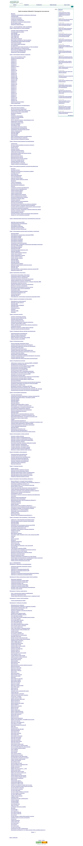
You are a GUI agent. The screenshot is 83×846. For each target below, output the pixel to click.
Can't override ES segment (16, 622)
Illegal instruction (14, 663)
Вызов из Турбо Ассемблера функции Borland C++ (21, 515)
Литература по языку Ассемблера (18, 52)
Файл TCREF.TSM (15, 37)
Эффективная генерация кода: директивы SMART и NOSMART (24, 362)
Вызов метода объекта (16, 154)
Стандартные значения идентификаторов (20, 187)
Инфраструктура (53, 4)
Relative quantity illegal (15, 769)
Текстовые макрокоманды (16, 394)
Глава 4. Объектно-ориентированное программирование (22, 141)
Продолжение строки (15, 125)
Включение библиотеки (16, 463)
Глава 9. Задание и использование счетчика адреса (21, 298)
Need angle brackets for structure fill (18, 725)
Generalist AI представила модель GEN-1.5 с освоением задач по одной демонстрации (65, 92)
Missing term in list (15, 715)
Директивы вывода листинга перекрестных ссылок (21, 475)
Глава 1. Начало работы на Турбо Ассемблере (20, 28)
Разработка (26, 4)
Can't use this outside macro (17, 626)
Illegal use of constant (15, 682)
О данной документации (16, 17)
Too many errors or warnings (17, 789)
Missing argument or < (15, 701)
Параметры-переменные (16, 541)
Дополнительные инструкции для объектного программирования (25, 390)
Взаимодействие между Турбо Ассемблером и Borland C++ (23, 500)
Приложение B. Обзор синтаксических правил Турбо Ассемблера (23, 576)
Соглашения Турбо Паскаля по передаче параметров (22, 529)
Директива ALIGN (14, 306)
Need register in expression (16, 735)
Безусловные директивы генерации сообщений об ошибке (23, 442)
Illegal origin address (15, 673)
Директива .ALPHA (15, 266)
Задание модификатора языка (17, 320)
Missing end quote (15, 707)
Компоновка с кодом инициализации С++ (20, 511)
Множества (13, 540)
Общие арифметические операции (18, 194)
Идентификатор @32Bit (16, 237)
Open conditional (14, 749)
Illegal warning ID (14, 689)
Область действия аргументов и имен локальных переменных (24, 324)
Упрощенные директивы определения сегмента (21, 566)
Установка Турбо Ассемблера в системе (19, 30)
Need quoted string (15, 734)
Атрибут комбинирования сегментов (18, 252)
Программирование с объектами (18, 162)
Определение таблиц (15, 289)
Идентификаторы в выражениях (18, 184)
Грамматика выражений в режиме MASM (19, 580)
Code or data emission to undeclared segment (20, 628)
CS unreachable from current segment (19, 635)
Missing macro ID (14, 708)
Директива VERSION (15, 132)
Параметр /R (13, 88)
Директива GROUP (15, 260)
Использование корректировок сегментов (20, 526)
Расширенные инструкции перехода (18, 364)
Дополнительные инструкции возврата (19, 368)
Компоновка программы (16, 42)
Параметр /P (13, 85)
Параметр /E (13, 65)
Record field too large (15, 761)
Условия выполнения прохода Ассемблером (20, 448)
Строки (12, 537)
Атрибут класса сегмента (16, 253)
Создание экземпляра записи (17, 347)
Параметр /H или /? (15, 66)
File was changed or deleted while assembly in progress (22, 816)
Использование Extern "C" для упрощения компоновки (22, 485)
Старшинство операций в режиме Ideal (19, 584)
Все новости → (71, 115)
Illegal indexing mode (15, 662)
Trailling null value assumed (16, 795)
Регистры (13, 186)
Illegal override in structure (16, 674)
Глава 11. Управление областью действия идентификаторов (22, 331)
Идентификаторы (14, 174)
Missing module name (15, 710)
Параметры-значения (15, 530)
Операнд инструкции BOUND (17, 117)
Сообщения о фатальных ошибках (18, 806)
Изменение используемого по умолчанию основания (22, 171)
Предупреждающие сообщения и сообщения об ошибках (23, 606)
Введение (13, 13)
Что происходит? (14, 45)
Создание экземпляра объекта (17, 161)
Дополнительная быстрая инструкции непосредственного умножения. (26, 382)
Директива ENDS (14, 259)
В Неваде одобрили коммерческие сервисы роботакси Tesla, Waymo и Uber (65, 52)
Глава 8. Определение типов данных (17, 272)
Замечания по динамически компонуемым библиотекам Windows (25, 573)
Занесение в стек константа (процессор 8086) (21, 373)
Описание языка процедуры (17, 319)
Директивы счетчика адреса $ (17, 302)
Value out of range (15, 805)
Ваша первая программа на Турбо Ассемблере (21, 40)
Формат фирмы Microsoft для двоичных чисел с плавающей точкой (25, 596)
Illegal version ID (14, 688)
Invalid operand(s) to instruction (17, 693)
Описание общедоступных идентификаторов (20, 457)
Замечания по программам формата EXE (20, 569)
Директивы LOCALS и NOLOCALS (18, 336)
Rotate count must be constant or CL (18, 772)
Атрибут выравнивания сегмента (18, 255)
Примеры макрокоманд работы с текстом (20, 404)
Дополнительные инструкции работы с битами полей (22, 379)
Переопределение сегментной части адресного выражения (23, 204)
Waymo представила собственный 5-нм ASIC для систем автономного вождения (65, 29)
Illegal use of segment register (17, 685)
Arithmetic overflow (15, 611)
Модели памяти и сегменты (17, 486)
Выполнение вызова (15, 513)
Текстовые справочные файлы (17, 31)
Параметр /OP (14, 84)
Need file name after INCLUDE (17, 729)
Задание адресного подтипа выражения (19, 201)
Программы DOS (14, 567)
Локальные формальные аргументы (18, 411)
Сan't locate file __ (15, 810)
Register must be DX (15, 767)
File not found (14, 814)
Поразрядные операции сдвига (17, 198)
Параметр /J (13, 69)
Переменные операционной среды (18, 594)
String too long (14, 779)
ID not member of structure (16, 658)
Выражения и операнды (16, 113)
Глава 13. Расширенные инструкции (17, 360)
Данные (14, 4)
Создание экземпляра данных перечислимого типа (22, 350)
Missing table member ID (16, 714)
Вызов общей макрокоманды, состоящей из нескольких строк (24, 416)
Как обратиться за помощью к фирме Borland (20, 21)
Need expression (14, 727)
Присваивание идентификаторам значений (20, 129)
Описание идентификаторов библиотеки (19, 458)
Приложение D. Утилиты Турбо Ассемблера (19, 598)
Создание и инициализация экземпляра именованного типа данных (25, 355)
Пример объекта (14, 147)
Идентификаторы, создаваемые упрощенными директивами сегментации (27, 244)
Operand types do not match (17, 754)
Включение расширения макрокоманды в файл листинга (23, 431)
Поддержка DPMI (14, 16)
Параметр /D (13, 63)
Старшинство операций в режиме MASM (19, 586)
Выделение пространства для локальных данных (21, 552)
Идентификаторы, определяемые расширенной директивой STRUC (25, 296)
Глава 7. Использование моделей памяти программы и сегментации (24, 231)
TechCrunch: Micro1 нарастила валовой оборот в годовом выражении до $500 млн (66, 46)
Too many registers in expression (18, 793)
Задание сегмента (15, 512)
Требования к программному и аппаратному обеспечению (23, 15)
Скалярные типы (14, 531)
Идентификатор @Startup (16, 247)
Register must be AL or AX (16, 765)
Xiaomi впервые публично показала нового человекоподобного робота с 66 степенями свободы (65, 86)
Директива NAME (14, 133)
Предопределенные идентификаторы (19, 128)
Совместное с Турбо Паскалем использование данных (22, 519)
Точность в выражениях (16, 182)
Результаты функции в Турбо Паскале (19, 551)
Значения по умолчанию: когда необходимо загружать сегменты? (25, 490)
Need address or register (16, 723)
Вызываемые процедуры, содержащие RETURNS (21, 386)
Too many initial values (15, 790)
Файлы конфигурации (15, 103)
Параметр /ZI (14, 99)
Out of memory (14, 824)
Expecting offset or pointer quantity (18, 645)
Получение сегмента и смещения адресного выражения (23, 205)
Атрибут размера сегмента (16, 256)
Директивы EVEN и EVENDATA (17, 305)
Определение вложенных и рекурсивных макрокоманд (22, 424)
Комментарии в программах (17, 121)
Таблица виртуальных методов (17, 151)
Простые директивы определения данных (20, 343)
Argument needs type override (17, 609)
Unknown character (15, 799)
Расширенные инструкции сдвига (18, 375)
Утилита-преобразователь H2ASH (18, 600)
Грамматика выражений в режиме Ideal (19, 581)
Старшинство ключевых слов (17, 583)
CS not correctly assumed (16, 632)
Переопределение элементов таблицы (19, 291)
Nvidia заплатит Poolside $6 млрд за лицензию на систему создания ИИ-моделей (65, 41)
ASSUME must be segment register (18, 613)
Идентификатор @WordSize (17, 226)
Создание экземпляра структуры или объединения (22, 344)
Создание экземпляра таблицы (17, 353)
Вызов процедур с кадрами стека (18, 384)
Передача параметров (16, 501)
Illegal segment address (16, 681)
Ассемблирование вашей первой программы (20, 41)
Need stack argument (15, 742)
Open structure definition (16, 753)
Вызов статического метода (17, 155)
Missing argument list (15, 700)
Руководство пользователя (16, 19)
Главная (39, 840)
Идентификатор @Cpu (16, 224)
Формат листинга (14, 468)
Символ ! (13, 419)
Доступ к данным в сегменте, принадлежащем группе (22, 119)
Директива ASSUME (15, 262)
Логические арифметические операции (19, 197)
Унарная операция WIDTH (16, 191)
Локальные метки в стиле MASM (18, 338)
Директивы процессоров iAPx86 (17, 222)
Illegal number (14, 671)
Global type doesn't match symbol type (19, 656)
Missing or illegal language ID (17, 711)
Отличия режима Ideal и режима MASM (19, 111)
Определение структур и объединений (19, 277)
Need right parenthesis (15, 739)
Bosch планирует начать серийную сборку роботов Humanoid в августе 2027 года (65, 62)
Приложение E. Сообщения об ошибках (18, 602)
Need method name (15, 731)
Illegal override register (15, 675)
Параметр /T (13, 90)
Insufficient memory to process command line (20, 817)
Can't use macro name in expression (18, 625)
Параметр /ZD (14, 97)
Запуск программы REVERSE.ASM (18, 50)
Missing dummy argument (16, 705)
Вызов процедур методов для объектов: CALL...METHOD (23, 387)
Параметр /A (13, 59)
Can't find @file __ (15, 809)
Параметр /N (13, 81)
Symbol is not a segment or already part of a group (21, 784)
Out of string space (15, 825)
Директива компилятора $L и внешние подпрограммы (22, 521)
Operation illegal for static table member (19, 756)
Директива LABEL (14, 310)
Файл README (14, 33)
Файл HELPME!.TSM (15, 34)
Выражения (13, 180)
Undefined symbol (14, 797)
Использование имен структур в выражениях (20, 288)
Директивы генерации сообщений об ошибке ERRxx (22, 440)
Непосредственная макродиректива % (19, 430)
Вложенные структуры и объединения (19, 285)
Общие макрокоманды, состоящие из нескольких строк (23, 415)
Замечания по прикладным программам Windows (21, 574)
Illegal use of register (15, 684)
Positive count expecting (16, 760)
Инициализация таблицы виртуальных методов (21, 153)
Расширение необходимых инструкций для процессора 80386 (24, 383)
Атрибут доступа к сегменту (17, 258)
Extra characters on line (16, 654)
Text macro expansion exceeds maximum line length (21, 786)
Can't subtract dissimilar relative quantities (19, 624)
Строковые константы (15, 172)
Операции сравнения (15, 199)
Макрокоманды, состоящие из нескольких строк (21, 405)
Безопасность (39, 4)
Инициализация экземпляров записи (19, 348)
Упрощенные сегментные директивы (19, 243)
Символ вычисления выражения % (18, 420)
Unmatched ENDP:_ (15, 801)
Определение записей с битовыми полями (20, 276)
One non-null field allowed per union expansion (20, 746)
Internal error (13, 819)
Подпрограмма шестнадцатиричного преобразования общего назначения (27, 557)
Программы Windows (15, 571)
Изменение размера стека (16, 270)
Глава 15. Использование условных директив (19, 433)
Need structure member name (17, 744)
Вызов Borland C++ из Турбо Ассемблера (19, 509)
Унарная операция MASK (16, 193)
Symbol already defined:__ (16, 780)
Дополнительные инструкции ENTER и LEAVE (20, 367)
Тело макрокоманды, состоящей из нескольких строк (22, 407)
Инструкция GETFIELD (16, 380)
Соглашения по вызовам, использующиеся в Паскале (22, 508)
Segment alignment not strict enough (18, 775)
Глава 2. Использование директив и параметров (20, 54)
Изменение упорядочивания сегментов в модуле (21, 264)
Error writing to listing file (16, 812)
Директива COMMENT (15, 124)
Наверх (43, 840)
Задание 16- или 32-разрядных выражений (20, 214)
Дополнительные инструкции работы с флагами (21, 377)
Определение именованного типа (18, 292)
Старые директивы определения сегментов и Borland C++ (23, 489)
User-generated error (15, 804)
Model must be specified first (17, 718)
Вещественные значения (16, 533)
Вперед (32, 832)
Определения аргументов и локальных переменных (22, 322)
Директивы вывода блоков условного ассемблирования (22, 472)
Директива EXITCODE (15, 248)
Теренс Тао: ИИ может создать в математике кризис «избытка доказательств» (64, 102)
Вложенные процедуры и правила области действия (22, 327)
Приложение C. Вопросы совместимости (18, 591)
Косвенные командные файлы (17, 101)
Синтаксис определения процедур (18, 316)
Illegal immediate (14, 660)
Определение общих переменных (18, 462)
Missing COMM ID (14, 704)
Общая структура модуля (16, 130)
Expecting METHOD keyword (17, 643)
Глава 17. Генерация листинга (16, 466)
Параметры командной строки (17, 58)
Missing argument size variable (17, 703)
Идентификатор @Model (16, 236)
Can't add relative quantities (16, 615)
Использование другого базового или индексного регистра (23, 549)
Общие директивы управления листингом (20, 469)
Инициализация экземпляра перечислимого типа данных (23, 351)
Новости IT (60, 9)
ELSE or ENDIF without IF (16, 641)
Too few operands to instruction (17, 787)
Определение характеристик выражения (19, 208)
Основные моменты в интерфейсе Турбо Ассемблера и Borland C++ (25, 482)
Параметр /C (13, 62)
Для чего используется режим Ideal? (19, 109)
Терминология (14, 143)
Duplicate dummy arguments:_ (17, 640)
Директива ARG (14, 546)
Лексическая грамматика (16, 579)
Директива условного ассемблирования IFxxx (20, 437)
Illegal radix (13, 677)
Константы (13, 168)
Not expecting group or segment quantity (19, 745)
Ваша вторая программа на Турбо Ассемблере (21, 49)
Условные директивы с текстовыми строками (20, 447)
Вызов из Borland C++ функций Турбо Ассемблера (21, 481)
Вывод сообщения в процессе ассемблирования (21, 136)
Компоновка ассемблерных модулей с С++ (20, 483)
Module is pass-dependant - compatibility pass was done (22, 719)
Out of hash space (15, 823)
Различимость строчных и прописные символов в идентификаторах (25, 494)
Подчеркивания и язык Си (16, 493)
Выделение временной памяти (17, 555)
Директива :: (13, 312)
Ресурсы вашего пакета (16, 23)
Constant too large (15, 630)
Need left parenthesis (15, 730)
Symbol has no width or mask (17, 783)
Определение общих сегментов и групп (19, 249)
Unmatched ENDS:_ (15, 802)
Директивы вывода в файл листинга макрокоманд (21, 473)
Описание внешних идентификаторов (19, 454)
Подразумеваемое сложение (17, 212)
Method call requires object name (18, 699)
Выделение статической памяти (18, 553)
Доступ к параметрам (15, 544)
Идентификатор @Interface (17, 241)
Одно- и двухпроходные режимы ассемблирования (22, 593)
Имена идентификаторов (16, 175)
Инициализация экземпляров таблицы (19, 354)
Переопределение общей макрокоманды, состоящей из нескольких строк (27, 422)
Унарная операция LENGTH (17, 190)
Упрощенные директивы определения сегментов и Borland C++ (24, 487)
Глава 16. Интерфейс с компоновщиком (18, 452)
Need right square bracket (16, 741)
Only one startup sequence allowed (18, 748)
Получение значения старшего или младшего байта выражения (24, 213)
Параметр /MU (14, 77)
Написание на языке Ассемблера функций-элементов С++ (23, 506)
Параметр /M (14, 74)
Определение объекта (16, 293)
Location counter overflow (16, 697)
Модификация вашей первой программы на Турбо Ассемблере (24, 46)
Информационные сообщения (17, 605)
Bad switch (13, 808)
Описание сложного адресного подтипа (19, 179)
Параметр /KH (14, 70)
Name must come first (15, 720)
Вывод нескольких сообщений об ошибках (20, 139)
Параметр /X (13, 95)
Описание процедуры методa (17, 150)
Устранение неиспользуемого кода (18, 527)
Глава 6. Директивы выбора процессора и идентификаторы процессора (25, 218)
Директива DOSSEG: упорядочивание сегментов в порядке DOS (24, 268)
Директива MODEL (15, 233)
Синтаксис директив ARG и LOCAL (18, 323)
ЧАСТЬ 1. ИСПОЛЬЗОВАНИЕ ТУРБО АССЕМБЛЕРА (21, 26)
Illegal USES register (15, 686)
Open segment (14, 752)
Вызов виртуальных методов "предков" (19, 158)
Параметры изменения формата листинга (20, 476)
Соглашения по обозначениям (17, 20)
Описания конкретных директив (18, 441)
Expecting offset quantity (16, 644)
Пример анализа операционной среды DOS (20, 560)
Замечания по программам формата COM (20, 570)
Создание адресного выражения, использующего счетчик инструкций (26, 206)
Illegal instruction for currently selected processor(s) (21, 665)
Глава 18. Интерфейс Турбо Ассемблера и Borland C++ (21, 478)
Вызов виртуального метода (17, 157)
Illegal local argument (15, 666)
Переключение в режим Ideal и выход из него (20, 110)
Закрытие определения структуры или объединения (22, 284)
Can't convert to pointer (16, 618)
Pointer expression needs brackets (18, 759)
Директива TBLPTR (15, 295)
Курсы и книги (67, 4)
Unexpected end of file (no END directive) (19, 798)
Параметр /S (13, 89)
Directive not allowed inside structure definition (20, 639)
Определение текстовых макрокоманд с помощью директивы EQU (25, 396)
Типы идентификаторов (16, 176)
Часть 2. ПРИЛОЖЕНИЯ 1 (15, 562)
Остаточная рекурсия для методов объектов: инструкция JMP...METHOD (26, 388)
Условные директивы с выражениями (19, 444)
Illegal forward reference (16, 659)
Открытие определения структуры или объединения (22, 278)
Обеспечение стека (15, 542)
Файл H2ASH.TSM (15, 35)
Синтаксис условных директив (17, 436)
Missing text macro (15, 716)
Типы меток (13, 496)
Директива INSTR (14, 401)
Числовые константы (15, 169)
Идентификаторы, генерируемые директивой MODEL (22, 234)
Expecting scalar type (15, 651)
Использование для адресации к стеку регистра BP (22, 545)
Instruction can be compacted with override (20, 690)
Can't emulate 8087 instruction (17, 620)
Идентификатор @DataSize (17, 240)
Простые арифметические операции (19, 195)
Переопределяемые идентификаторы (19, 333)
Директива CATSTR (15, 398)
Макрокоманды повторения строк (18, 428)
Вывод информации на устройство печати (20, 48)
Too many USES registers (16, 794)
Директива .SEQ (14, 267)
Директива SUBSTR (15, 400)
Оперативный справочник (16, 38)
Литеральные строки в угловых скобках (19, 417)
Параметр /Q (14, 86)
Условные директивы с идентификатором (20, 445)
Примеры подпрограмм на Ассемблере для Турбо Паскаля (23, 556)
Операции (13, 114)
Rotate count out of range (16, 774)
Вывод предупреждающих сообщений (19, 137)
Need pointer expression (16, 733)
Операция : (13, 309)
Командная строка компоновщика (18, 498)
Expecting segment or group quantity (18, 652)
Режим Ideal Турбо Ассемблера (17, 107)
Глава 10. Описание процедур (16, 314)
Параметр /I (13, 67)
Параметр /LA (14, 73)
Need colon (13, 726)
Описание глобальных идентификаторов (19, 461)
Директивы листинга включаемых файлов (20, 471)
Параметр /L (13, 71)
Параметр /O (14, 82)
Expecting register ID (15, 650)
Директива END (14, 134)
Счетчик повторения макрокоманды (18, 426)
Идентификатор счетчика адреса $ (18, 301)
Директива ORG (14, 303)
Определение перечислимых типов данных (20, 274)
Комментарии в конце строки (17, 122)
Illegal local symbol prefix (16, 667)
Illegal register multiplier (16, 680)
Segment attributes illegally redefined (18, 776)
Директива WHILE (15, 427)
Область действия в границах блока (18, 334)
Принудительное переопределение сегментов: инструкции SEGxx (25, 376)
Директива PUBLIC (15, 522)
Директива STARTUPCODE (16, 245)
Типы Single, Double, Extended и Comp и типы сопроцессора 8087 (25, 534)
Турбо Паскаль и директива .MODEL (18, 548)
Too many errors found (15, 827)
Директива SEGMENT (15, 251)
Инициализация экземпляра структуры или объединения (23, 346)
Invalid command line (15, 820)
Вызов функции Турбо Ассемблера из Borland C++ (21, 505)
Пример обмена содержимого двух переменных (21, 559)
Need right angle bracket (16, 737)
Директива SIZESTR (15, 402)
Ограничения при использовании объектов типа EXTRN (23, 525)
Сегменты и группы (15, 118)
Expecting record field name (17, 648)
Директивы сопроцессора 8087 (17, 227)
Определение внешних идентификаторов (20, 459)
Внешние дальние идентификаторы (18, 497)
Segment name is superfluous (17, 778)
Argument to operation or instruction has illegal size (21, 610)
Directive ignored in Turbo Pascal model (19, 637)
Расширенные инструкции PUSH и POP (19, 369)
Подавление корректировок (17, 115)
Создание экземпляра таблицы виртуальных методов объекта (24, 358)
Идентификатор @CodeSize (17, 238)
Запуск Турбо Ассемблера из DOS (18, 56)
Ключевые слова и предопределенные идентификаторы (23, 587)
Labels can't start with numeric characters (19, 695)
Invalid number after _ (15, 821)
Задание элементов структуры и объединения (21, 280)
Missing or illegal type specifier (17, 712)
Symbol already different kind (17, 782)
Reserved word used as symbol (17, 771)
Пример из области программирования (19, 164)
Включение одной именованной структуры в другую (22, 287)
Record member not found (16, 763)
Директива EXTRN (15, 523)
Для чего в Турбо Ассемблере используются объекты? (22, 144)
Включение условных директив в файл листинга (21, 449)
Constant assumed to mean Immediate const (20, 629)
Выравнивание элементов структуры (19, 283)
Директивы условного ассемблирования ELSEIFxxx (22, 438)
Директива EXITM (14, 412)
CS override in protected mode (17, 633)
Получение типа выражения (17, 202)
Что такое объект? (15, 146)
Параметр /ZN (14, 100)
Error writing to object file (16, 813)
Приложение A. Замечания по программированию (20, 564)
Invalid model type (14, 692)
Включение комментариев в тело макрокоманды (21, 409)
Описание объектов (15, 149)
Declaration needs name (16, 636)
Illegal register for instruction (17, 678)
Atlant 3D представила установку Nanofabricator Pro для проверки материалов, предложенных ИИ (65, 107)
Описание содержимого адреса (18, 210)
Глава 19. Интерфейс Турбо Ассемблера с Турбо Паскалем (22, 517)
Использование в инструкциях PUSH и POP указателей (22, 372)
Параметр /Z (13, 96)
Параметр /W (14, 93)
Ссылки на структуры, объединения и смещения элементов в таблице (26, 209)
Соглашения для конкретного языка (18, 455)
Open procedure (14, 750)
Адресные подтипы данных (17, 178)
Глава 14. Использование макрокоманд (18, 392)
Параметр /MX (14, 80)
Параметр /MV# (14, 78)
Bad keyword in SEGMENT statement (18, 614)
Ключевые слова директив (16, 588)
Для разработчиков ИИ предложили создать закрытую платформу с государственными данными (65, 35)
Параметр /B (13, 60)
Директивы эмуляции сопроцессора (18, 229)
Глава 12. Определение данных (16, 341)
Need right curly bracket (16, 738)
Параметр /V (13, 92)
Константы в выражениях (16, 183)
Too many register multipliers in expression (20, 791)
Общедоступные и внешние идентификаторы (20, 491)
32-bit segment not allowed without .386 (19, 607)
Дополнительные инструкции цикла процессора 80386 (22, 365)
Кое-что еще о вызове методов (17, 159)
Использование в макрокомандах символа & (20, 408)
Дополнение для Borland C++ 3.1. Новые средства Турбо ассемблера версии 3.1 (28, 829)
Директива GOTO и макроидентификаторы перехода (22, 413)
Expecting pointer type (15, 647)
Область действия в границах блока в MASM (20, 337)
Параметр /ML (14, 75)
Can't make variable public (16, 621)
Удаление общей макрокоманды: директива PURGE (22, 423)
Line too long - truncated (16, 696)
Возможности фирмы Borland (17, 24)
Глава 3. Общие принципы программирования (20, 105)
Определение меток (15, 308)
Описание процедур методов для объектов (20, 328)
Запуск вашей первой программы (18, 44)
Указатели (13, 536)
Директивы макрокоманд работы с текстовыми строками (23, 397)
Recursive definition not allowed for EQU (19, 764)
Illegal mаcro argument (15, 669)
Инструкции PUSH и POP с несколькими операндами (22, 371)
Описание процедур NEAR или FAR (18, 318)
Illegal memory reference (16, 670)
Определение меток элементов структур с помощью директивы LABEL (26, 281)
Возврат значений (15, 504)
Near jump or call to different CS (17, 722)
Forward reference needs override (18, 655)
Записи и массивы (15, 538)
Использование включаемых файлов (19, 126)
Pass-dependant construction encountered (19, 757)
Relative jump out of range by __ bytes (19, 768)
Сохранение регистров (16, 326)
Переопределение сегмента (17, 263)
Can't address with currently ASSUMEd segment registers (23, 617)
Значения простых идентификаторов (19, 189)
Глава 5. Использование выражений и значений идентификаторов (24, 166)
